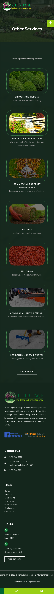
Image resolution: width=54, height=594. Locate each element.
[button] (50, 23)
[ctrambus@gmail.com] (41, 591)
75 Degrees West (32, 581)
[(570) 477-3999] (16, 591)
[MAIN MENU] (48, 6)
